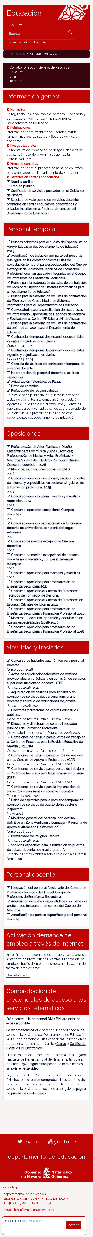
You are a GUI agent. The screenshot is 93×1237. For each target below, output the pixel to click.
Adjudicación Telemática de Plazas (36, 381)
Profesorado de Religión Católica (35, 836)
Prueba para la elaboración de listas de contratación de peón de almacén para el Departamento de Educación (47, 327)
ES (56, 42)
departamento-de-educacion (46, 1156)
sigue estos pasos (43, 1064)
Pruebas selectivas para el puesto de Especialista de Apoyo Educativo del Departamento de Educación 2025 (47, 246)
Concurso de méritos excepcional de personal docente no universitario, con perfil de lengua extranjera (43, 559)
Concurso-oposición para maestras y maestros (45, 573)
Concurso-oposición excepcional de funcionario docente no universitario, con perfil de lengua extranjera (44, 527)
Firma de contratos (25, 386)
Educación (24, 13)
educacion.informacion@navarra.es (28, 1210)
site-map (17, 42)
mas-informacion (31, 1220)
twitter (32, 1141)
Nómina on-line (22, 181)
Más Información (18, 975)
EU (64, 42)
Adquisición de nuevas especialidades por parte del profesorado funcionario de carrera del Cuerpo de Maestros (47, 905)
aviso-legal (11, 1187)
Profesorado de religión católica (34, 390)
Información (16, 54)
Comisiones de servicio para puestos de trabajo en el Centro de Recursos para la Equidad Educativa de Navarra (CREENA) (46, 741)
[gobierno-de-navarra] (46, 1172)
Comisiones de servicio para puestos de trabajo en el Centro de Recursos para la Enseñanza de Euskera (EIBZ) (46, 773)
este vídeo (31, 1068)
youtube (64, 1141)
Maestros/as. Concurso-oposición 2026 (40, 469)
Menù (14, 25)
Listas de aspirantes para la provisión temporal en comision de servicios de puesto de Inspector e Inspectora (45, 804)
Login (38, 42)
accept (74, 1225)
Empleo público (23, 186)
